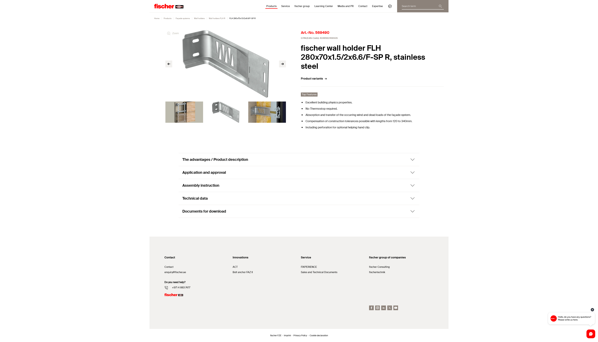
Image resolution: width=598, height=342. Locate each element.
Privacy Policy (300, 335)
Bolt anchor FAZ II (243, 272)
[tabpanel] (184, 112)
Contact (362, 6)
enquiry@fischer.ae (175, 272)
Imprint (287, 335)
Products (167, 18)
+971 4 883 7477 (181, 287)
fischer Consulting (379, 267)
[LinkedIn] (383, 308)
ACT (235, 267)
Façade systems (183, 18)
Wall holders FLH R (217, 18)
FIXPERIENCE (309, 267)
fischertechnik (377, 272)
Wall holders (199, 18)
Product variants (312, 78)
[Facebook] (371, 308)
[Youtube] (395, 308)
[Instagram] (377, 308)
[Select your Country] (390, 6)
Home (156, 18)
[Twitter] (389, 308)
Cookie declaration (319, 335)
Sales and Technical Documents (319, 272)
